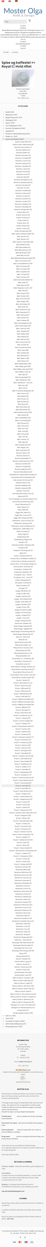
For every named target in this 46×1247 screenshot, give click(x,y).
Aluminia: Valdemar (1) (23, 204)
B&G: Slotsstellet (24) (23, 418)
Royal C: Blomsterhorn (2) (23, 683)
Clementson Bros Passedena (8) (23, 477)
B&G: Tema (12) (23, 426)
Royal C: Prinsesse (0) (23, 829)
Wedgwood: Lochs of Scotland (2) (23, 1005)
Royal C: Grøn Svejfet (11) (23, 761)
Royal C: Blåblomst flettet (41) (23, 699)
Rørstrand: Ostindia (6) (23, 897)
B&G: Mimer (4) (23, 361)
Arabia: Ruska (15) (23, 226)
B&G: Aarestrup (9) (23, 450)
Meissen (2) (23, 640)
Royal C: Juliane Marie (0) (23, 796)
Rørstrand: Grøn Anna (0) (23, 891)
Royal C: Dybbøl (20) (23, 732)
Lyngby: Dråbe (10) (23, 594)
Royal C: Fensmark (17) (23, 740)
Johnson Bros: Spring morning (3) (23, 561)
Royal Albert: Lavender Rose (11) (23, 669)
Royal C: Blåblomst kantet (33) (23, 702)
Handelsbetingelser (23, 44)
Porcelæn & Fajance (8, 37)
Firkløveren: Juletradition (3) (23, 529)
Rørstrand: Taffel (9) (23, 924)
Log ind (23, 48)
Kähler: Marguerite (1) (23, 580)
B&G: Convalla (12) (23, 269)
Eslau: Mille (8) (23, 510)
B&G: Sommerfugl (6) (23, 420)
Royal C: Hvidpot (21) (23, 794)
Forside (23, 26)
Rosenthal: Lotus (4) (23, 664)
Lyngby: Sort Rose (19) (23, 612)
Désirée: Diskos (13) (23, 483)
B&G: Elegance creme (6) (23, 288)
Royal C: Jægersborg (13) (23, 799)
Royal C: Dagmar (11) (23, 723)
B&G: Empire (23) (23, 293)
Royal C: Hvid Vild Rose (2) (23, 791)
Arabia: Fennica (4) (23, 215)
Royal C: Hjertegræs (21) (23, 772)
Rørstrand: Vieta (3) (23, 932)
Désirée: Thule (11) (23, 491)
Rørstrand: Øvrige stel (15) (23, 937)
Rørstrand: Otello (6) (23, 899)
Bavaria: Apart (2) (23, 456)
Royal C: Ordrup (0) (23, 824)
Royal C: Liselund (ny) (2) (23, 810)
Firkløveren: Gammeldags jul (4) (23, 526)
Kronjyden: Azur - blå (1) (23, 575)
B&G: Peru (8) (23, 385)
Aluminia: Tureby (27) (23, 201)
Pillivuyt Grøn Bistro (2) (23, 645)
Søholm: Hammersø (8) (23, 967)
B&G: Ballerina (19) (23, 245)
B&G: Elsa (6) (23, 291)
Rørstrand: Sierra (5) (23, 913)
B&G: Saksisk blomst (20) (23, 412)
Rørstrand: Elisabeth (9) (23, 883)
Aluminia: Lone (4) (23, 174)
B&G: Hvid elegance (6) (23, 323)
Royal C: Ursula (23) (23, 861)
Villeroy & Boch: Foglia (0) (23, 983)
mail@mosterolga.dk (25, 1061)
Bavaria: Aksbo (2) (23, 453)
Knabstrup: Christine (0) (23, 569)
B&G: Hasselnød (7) (23, 312)
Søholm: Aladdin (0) (23, 959)
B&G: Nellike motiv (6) (23, 372)
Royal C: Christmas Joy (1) (23, 715)
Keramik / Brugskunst (20, 32)
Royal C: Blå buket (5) (23, 688)
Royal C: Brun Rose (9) (23, 713)
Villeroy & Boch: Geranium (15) (23, 986)
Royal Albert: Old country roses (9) (23, 675)
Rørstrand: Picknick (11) (23, 902)
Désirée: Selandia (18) (23, 488)
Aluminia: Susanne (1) (23, 199)
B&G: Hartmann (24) (23, 310)
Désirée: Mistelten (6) (23, 485)
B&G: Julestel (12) (23, 331)
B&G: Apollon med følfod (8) (23, 242)
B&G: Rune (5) (23, 404)
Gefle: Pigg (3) (23, 534)
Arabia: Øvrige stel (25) (23, 231)
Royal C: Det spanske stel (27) (23, 726)
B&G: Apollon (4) (23, 239)
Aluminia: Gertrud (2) (23, 163)
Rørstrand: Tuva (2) (23, 929)
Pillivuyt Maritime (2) (23, 656)
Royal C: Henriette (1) (23, 769)
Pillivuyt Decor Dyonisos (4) (23, 648)
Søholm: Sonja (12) (23, 970)
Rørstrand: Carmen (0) (23, 878)
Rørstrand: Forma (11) (23, 889)
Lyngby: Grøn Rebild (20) (23, 599)
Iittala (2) (23, 553)
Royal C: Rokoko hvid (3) (23, 832)
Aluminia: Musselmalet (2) (23, 182)
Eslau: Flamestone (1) (23, 504)
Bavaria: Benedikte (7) (23, 458)
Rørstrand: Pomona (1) (23, 907)
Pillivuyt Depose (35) (23, 650)
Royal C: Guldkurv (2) (23, 767)
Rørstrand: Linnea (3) (23, 894)
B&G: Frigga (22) (23, 301)
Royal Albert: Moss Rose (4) (23, 672)
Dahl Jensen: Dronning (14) (23, 480)
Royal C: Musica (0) (23, 818)
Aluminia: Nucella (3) (23, 185)
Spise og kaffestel (28, 35)
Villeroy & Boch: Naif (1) (23, 991)
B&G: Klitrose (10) (23, 339)
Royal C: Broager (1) (23, 710)
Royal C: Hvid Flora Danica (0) (23, 778)
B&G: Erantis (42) (23, 296)
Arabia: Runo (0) (23, 223)
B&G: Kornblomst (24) (23, 347)
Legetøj (31, 32)
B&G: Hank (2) (23, 307)
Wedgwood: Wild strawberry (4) (23, 1008)
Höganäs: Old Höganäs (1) (23, 550)
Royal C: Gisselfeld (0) (23, 753)
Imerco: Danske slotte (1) (23, 556)
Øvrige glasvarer (39, 37)
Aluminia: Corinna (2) (23, 161)
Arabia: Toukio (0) (23, 228)
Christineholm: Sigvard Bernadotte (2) (23, 475)
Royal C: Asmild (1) (23, 680)
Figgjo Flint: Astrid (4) (23, 512)
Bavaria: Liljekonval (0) (23, 469)
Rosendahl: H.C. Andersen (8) (23, 659)
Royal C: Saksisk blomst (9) (23, 840)
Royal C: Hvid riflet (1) (23, 786)
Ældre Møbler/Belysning (24, 37)
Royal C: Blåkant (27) (23, 707)
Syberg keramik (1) (23, 956)
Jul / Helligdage (11, 126)
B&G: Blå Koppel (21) (23, 253)
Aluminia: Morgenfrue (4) (23, 180)
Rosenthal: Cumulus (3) (23, 661)
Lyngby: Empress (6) (23, 596)
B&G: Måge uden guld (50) (23, 369)
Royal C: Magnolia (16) (23, 815)
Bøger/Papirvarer (21, 30)
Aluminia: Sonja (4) (23, 196)
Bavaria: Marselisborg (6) (23, 472)
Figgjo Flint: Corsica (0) (23, 515)
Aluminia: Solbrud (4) (23, 193)
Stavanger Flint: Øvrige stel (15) (23, 951)
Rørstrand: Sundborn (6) (23, 918)
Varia (44, 35)
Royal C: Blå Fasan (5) (23, 691)
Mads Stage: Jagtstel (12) (23, 629)
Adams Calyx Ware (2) (23, 142)
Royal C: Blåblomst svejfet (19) (23, 705)
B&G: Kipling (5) (23, 337)
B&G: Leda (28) (23, 350)
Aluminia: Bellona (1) (23, 150)
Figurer (38, 30)
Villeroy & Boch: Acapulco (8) (23, 978)
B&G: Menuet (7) (23, 356)
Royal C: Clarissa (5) (23, 718)
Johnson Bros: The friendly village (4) (23, 564)
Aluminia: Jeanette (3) (23, 166)
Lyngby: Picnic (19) (23, 607)
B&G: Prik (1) (23, 388)
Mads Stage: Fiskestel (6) (23, 626)
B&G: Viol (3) (23, 437)
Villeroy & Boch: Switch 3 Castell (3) (23, 997)
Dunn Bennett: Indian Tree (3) (23, 493)
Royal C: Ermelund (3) (23, 734)
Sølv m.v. (38, 35)
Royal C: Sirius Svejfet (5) (23, 848)
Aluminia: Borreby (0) (23, 155)
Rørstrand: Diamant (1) (23, 880)
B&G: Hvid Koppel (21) (23, 326)
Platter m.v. (18, 35)
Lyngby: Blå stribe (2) (23, 591)
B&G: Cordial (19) (23, 274)
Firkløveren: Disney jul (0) (23, 523)
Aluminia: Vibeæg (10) (23, 207)
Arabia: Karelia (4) (23, 218)
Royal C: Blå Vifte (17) (23, 696)
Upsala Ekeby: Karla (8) (23, 972)
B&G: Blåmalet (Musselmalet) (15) (23, 258)
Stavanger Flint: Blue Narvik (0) (23, 943)
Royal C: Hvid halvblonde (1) (23, 780)
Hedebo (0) (23, 542)
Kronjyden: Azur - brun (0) (23, 577)
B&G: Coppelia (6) (23, 272)
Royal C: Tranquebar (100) (23, 856)
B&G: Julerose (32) (23, 328)
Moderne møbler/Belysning (16, 134)
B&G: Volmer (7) (23, 439)
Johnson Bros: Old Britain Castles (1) (23, 558)
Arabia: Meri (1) (23, 220)
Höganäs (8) (23, 548)
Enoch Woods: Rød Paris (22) (23, 502)
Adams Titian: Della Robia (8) (23, 144)
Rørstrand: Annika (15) (23, 867)
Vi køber (23, 41)
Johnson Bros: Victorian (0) (23, 567)
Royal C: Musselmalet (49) (23, 821)
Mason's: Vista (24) (23, 637)
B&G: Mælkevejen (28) (23, 364)
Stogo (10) (23, 953)
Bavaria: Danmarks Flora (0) (23, 461)
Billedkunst (10, 30)
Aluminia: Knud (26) (23, 172)
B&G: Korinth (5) (23, 345)
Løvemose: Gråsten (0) (23, 623)
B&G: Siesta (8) (23, 415)
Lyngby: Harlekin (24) (23, 604)
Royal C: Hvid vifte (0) (23, 788)
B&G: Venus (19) (23, 434)
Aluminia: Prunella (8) (23, 191)
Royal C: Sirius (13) (23, 845)
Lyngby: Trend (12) (23, 618)
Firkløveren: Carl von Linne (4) (23, 521)
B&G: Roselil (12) (23, 402)
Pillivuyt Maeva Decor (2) (23, 653)
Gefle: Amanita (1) (23, 531)
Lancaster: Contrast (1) (23, 583)
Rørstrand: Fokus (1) (23, 886)
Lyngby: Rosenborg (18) (23, 610)
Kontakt (23, 46)
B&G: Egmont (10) (23, 285)
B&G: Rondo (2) (23, 399)
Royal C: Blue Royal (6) (23, 686)
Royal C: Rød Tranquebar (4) (23, 834)
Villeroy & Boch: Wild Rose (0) (23, 999)
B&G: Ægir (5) (23, 442)
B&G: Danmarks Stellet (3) (23, 280)
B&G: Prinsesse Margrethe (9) (23, 391)
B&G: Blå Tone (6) (23, 255)
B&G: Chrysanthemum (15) (23, 263)
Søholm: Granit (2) (23, 964)
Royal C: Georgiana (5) (23, 750)
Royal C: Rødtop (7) (23, 837)
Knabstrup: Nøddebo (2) (23, 572)
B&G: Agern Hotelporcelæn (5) (23, 234)
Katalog (23, 28)
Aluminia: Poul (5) (23, 188)
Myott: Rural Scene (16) (23, 642)
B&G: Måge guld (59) (23, 366)
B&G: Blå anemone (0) (23, 250)
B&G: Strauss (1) (23, 423)
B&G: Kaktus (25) (23, 334)
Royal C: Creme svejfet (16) (23, 721)
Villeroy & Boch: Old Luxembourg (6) (23, 994)
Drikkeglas (31, 30)
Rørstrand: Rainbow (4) (23, 910)
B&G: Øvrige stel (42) (23, 445)
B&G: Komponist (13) (23, 342)
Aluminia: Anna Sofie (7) (23, 147)
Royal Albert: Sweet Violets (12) (23, 677)
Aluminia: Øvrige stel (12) (23, 209)
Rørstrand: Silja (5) (23, 916)
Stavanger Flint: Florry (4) (23, 948)
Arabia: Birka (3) (23, 212)
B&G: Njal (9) (23, 374)
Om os (23, 39)
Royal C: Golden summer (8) (23, 756)
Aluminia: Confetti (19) (23, 158)
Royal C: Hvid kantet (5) (23, 783)
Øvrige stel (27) (23, 1010)
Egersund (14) (23, 496)
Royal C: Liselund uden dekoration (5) (23, 813)
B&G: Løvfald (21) (23, 353)
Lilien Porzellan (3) (23, 585)
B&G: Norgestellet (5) (23, 377)
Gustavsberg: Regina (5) (23, 540)
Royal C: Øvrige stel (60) (23, 864)
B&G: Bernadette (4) (23, 247)
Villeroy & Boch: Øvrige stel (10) (23, 1002)
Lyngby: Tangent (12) (23, 615)
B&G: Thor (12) (23, 429)
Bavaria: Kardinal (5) (23, 464)
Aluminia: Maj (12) (23, 177)
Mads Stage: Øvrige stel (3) (23, 634)
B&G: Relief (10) (23, 396)
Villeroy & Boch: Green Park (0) (23, 989)
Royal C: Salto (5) (23, 842)
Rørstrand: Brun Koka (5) (23, 875)
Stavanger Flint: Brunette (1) (23, 945)
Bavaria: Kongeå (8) (23, 466)
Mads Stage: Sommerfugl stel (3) (23, 631)
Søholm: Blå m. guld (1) (23, 961)
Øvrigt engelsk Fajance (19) (23, 1013)
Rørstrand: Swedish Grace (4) (23, 921)
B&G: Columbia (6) (23, 266)
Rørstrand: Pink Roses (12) (23, 905)
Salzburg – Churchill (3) (23, 940)
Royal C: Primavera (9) (23, 826)
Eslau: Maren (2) (23, 507)
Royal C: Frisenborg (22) (23, 742)
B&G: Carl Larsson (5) (23, 261)
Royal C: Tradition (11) (23, 853)
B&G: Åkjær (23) (23, 447)
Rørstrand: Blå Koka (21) (23, 872)
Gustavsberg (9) (23, 537)
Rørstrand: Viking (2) (23, 934)
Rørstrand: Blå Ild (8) (23, 870)
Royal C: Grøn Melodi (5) (23, 759)
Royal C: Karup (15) (23, 805)
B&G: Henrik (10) (23, 318)
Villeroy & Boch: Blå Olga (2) (23, 980)
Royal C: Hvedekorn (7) (23, 775)
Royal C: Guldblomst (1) (23, 764)
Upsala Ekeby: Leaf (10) (23, 975)
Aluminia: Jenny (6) (23, 169)
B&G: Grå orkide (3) (23, 304)
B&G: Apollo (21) (23, 236)
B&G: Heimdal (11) (23, 315)
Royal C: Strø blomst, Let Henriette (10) (23, 851)
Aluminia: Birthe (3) (23, 153)
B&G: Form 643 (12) (23, 299)
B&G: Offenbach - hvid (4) (23, 383)
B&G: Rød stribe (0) (23, 407)
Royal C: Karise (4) (23, 802)
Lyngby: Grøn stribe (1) (23, 602)
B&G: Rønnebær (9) (23, 410)
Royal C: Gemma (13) (23, 748)
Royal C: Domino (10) (23, 729)
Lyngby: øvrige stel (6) (23, 621)
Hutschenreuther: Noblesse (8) (23, 545)
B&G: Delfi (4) (23, 282)
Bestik (4, 30)
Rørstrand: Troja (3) (23, 926)
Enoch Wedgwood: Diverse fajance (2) (23, 499)
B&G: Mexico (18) (23, 358)
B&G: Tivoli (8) (23, 431)
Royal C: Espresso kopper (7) (23, 737)
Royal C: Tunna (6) (23, 859)
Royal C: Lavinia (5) (23, 807)
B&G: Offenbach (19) (23, 380)
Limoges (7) (23, 588)
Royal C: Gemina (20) (23, 745)
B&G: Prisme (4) (23, 393)
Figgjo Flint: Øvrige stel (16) (23, 518)
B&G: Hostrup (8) (23, 320)
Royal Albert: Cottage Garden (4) (23, 667)
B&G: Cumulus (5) (23, 277)
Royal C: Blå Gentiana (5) (23, 694)
